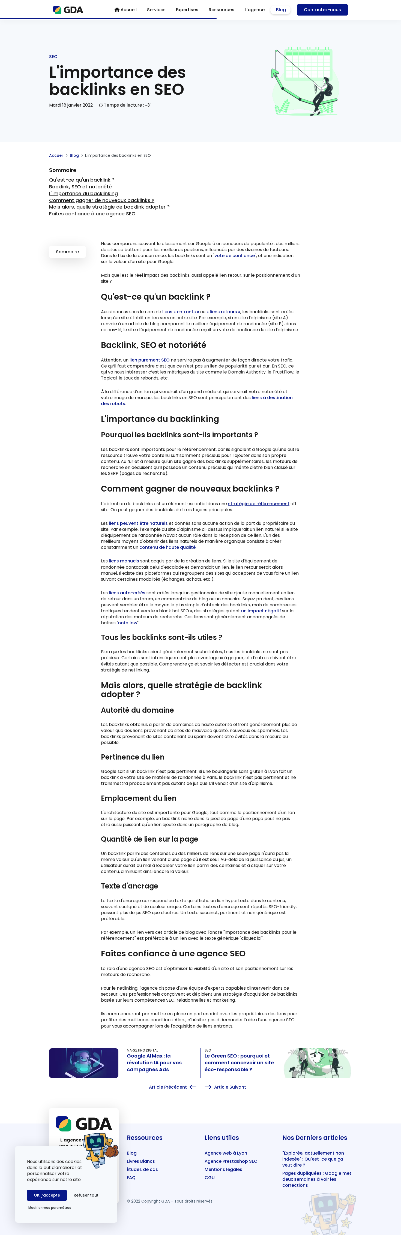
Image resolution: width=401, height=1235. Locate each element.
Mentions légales (223, 1169)
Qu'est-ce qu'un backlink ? (82, 179)
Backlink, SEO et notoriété (80, 186)
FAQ (131, 1177)
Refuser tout (86, 1195)
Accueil (56, 155)
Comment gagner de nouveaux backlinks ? (101, 200)
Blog (74, 155)
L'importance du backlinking (83, 193)
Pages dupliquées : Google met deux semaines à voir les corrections (316, 1179)
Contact (322, 10)
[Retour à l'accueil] (68, 9)
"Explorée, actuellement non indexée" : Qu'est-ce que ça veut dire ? (313, 1159)
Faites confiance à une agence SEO (92, 213)
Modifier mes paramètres (49, 1207)
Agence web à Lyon (226, 1153)
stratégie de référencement (258, 504)
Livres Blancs (141, 1161)
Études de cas (142, 1169)
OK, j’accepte (47, 1195)
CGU (210, 1177)
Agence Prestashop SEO (231, 1161)
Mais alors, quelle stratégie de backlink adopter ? (109, 206)
